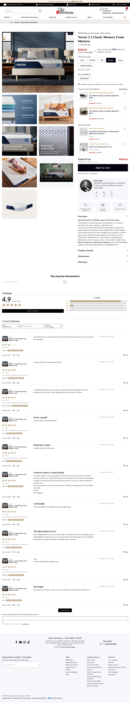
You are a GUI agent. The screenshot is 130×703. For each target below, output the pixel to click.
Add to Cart (103, 167)
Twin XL (92, 60)
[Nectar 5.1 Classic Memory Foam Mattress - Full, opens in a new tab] (5, 419)
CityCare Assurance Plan (95, 683)
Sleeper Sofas (70, 667)
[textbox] (65, 618)
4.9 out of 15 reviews (92, 33)
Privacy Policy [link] (27, 698)
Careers (111, 662)
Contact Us (90, 662)
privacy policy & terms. (68, 647)
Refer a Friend (113, 665)
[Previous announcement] (4, 2)
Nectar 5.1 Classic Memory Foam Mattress (26, 22)
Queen (111, 60)
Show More (65, 610)
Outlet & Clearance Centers (117, 667)
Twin (82, 60)
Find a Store (91, 660)
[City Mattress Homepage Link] (65, 10)
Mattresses (69, 660)
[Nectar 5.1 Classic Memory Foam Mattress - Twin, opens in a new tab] (5, 364)
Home (11, 22)
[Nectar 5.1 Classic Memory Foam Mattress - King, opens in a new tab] (5, 392)
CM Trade (111, 670)
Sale (67, 674)
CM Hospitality (113, 672)
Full (102, 60)
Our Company (112, 660)
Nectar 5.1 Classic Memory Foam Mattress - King (18, 392)
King (120, 60)
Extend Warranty (92, 686)
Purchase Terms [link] (7, 698)
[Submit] (40, 664)
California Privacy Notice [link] (39, 698)
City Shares (112, 674)
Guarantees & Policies (94, 667)
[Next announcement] (126, 2)
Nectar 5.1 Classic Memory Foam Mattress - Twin (18, 364)
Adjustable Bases (71, 662)
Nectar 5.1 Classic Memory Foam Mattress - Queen (18, 339)
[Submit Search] (40, 11)
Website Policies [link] (17, 698)
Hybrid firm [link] (84, 78)
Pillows (68, 670)
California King (86, 66)
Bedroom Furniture (72, 665)
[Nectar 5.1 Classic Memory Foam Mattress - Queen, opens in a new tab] (5, 339)
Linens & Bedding (71, 672)
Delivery (89, 670)
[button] (123, 89)
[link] (12, 5)
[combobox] (23, 11)
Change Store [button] (106, 13)
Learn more (94, 173)
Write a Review (105, 33)
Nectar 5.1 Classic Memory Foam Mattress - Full (18, 420)
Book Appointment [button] (118, 13)
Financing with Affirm (94, 681)
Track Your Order (92, 665)
